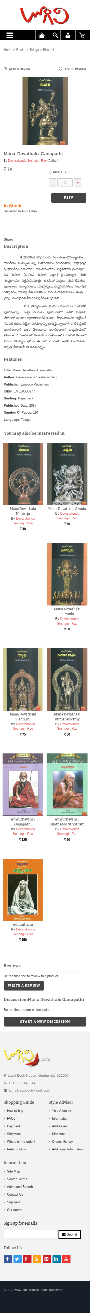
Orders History (62, 1141)
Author (9, 377)
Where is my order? (21, 1141)
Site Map (13, 1171)
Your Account (61, 1111)
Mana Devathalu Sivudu (67, 509)
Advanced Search (20, 1187)
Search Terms (17, 1179)
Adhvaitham (23, 925)
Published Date (15, 405)
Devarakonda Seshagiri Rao (27, 160)
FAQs (11, 1118)
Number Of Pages (17, 412)
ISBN (8, 391)
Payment (13, 1126)
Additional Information (68, 1149)
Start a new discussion (45, 1022)
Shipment (14, 1134)
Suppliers (13, 1202)
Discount (58, 1134)
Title (7, 370)
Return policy (16, 1149)
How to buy (15, 1111)
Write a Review (19, 69)
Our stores (14, 1210)
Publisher (11, 384)
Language (11, 420)
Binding (10, 398)
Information (60, 1118)
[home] (45, 15)
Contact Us (15, 1194)
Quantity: (58, 172)
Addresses (60, 1126)
